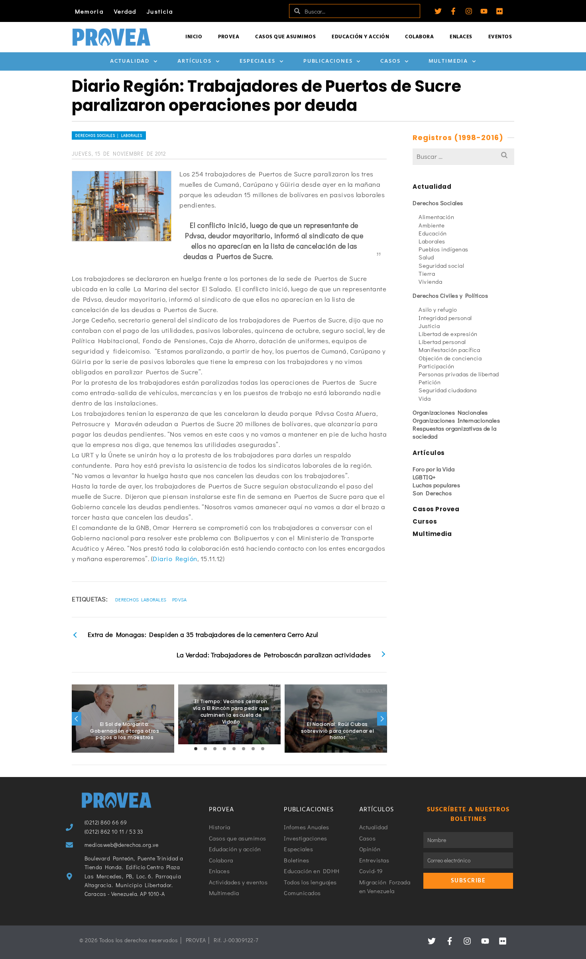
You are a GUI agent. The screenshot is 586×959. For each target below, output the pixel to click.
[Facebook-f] (453, 11)
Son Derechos (432, 493)
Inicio (193, 37)
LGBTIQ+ (424, 477)
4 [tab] (224, 749)
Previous (76, 719)
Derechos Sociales (438, 203)
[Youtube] (484, 11)
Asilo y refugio (438, 309)
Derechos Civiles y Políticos (450, 295)
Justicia (160, 11)
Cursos (425, 521)
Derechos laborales (140, 599)
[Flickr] (499, 11)
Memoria (89, 11)
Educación (433, 233)
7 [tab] (253, 749)
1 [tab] (196, 749)
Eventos (500, 37)
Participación (436, 366)
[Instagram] (468, 11)
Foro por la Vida (433, 469)
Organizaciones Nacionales (450, 412)
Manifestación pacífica (449, 350)
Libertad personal (442, 342)
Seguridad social (441, 265)
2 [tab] (205, 749)
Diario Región (175, 558)
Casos (390, 61)
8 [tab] (263, 749)
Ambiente (431, 225)
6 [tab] (244, 749)
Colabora (419, 37)
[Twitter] (438, 11)
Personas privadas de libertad (459, 374)
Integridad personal (445, 318)
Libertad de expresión (448, 334)
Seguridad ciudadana (448, 390)
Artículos (194, 61)
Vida (425, 398)
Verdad (125, 11)
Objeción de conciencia (450, 358)
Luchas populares (436, 485)
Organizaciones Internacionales (456, 420)
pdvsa (179, 599)
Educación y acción (360, 37)
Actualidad (129, 61)
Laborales (432, 241)
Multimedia (448, 61)
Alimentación (436, 217)
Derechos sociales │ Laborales (108, 135)
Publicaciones (328, 61)
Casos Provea (436, 509)
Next (382, 719)
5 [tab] (234, 749)
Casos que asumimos (285, 37)
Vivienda (430, 281)
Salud (426, 257)
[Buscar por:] (463, 156)
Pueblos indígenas (443, 249)
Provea (228, 37)
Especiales (257, 61)
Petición (429, 382)
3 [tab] (215, 749)
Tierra (427, 273)
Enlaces (461, 37)
